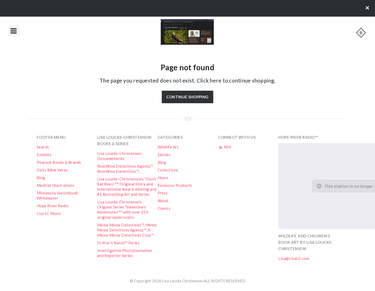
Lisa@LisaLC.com (293, 258)
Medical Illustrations (55, 185)
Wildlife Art (168, 147)
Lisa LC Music (49, 213)
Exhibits (44, 154)
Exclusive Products (175, 185)
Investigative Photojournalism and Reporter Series (124, 253)
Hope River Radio (52, 205)
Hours (163, 177)
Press (163, 193)
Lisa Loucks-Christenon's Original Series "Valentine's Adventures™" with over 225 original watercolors (122, 209)
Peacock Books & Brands (59, 162)
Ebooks (164, 154)
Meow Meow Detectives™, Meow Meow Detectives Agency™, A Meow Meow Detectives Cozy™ (127, 230)
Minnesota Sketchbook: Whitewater (58, 195)
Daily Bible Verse (52, 170)
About (163, 200)
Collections (168, 170)
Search (43, 147)
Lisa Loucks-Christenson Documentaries (119, 156)
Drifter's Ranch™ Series (118, 242)
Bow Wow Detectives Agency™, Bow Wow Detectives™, (125, 168)
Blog (41, 177)
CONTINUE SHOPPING (187, 97)
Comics (164, 208)
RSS (227, 147)
